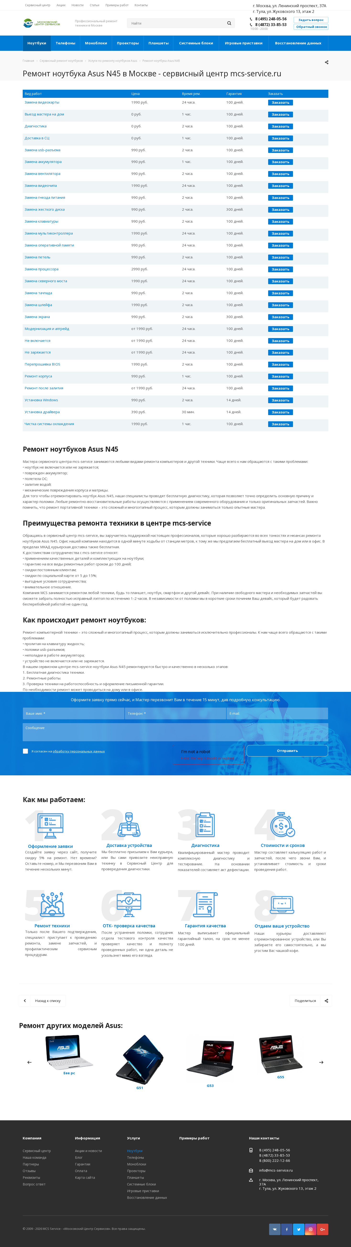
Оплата (81, 1171)
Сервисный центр (37, 1150)
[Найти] (229, 23)
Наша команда (34, 1157)
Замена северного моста (46, 280)
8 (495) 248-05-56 (271, 18)
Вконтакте (275, 1229)
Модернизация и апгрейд (47, 328)
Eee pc (69, 1072)
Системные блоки (196, 43)
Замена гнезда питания (45, 197)
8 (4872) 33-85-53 (271, 24)
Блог (79, 1157)
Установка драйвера (42, 411)
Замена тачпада (38, 292)
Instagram (310, 1229)
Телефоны (65, 43)
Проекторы (128, 43)
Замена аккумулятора (43, 161)
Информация (87, 1138)
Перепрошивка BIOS (42, 364)
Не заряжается (38, 352)
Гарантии (82, 1164)
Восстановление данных (298, 43)
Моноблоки (96, 43)
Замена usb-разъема (42, 149)
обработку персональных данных (79, 751)
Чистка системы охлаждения (49, 423)
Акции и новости (88, 1150)
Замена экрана (37, 316)
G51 (139, 1087)
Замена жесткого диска (45, 209)
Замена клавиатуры (41, 221)
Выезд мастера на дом (44, 114)
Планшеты (159, 43)
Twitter (298, 1229)
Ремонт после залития (44, 388)
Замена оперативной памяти (49, 245)
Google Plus (322, 1229)
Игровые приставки (243, 43)
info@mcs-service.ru (276, 1170)
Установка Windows (41, 399)
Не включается (37, 340)
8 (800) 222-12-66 (274, 1160)
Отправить (287, 750)
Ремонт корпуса (38, 376)
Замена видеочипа (41, 185)
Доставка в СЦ (37, 138)
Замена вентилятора (42, 173)
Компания (32, 1138)
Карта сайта (85, 1177)
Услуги (133, 1138)
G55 (280, 1077)
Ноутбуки (36, 43)
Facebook (286, 1229)
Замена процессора (41, 268)
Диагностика (36, 126)
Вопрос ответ (34, 1184)
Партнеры (31, 1164)
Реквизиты (31, 1177)
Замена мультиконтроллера (49, 233)
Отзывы (29, 1171)
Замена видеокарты (42, 102)
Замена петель (37, 257)
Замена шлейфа (38, 304)
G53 (210, 1085)
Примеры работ (194, 1138)
